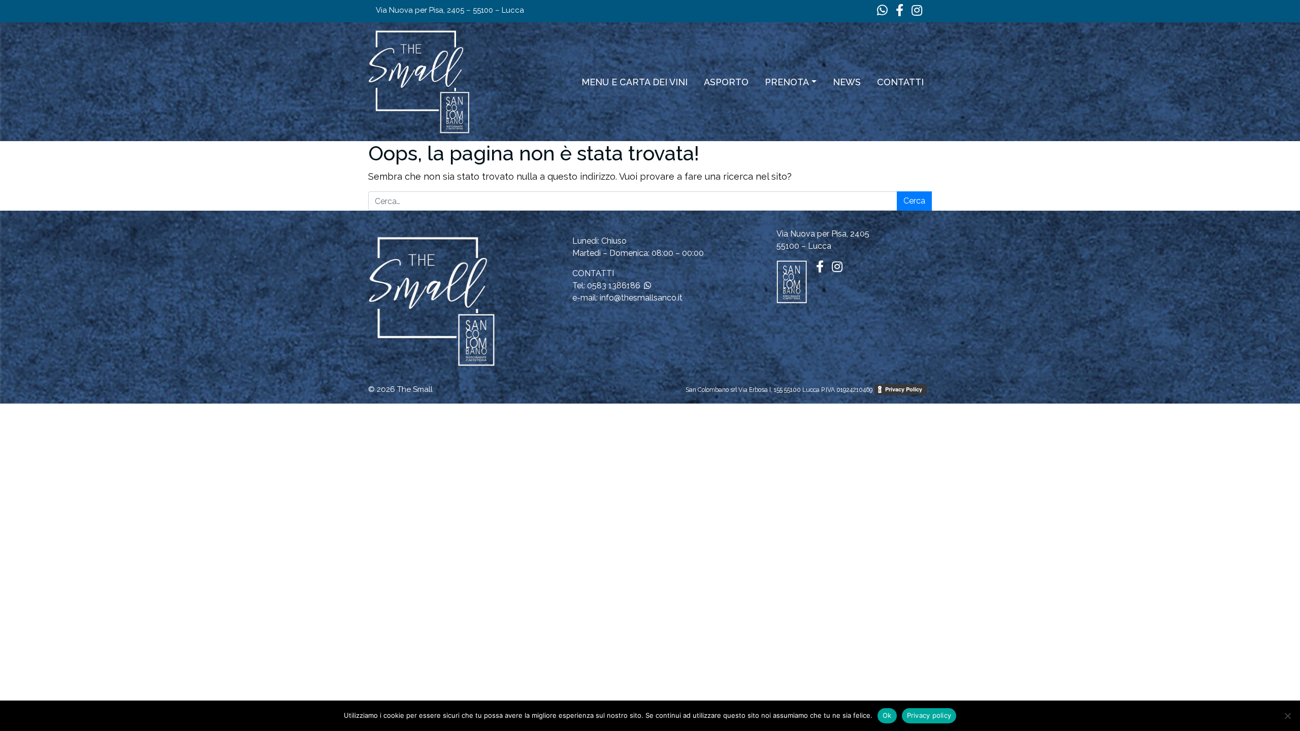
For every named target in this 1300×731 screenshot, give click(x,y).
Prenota (787, 82)
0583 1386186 (613, 285)
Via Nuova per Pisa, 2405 (822, 234)
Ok (887, 715)
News (847, 82)
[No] (1287, 716)
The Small (415, 389)
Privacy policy (929, 715)
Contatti (900, 82)
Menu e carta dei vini (634, 82)
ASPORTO (726, 82)
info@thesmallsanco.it (641, 298)
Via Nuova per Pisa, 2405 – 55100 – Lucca (450, 10)
